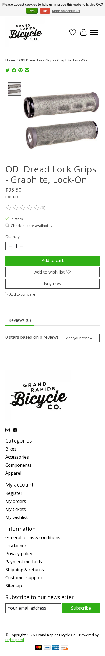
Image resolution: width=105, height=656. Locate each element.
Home (10, 60)
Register (13, 493)
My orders (15, 501)
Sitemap (13, 586)
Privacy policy (18, 554)
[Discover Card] (64, 648)
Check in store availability (31, 225)
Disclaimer (15, 545)
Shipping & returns (24, 570)
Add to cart (53, 260)
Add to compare (22, 294)
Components (18, 465)
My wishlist (16, 517)
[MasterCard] (38, 648)
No (45, 11)
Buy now (52, 283)
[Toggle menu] (94, 32)
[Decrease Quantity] (10, 246)
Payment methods (23, 562)
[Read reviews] (22, 208)
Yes (32, 11)
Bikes (10, 449)
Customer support (24, 578)
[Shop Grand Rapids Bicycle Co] (25, 32)
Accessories (17, 457)
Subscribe (81, 608)
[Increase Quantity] (21, 246)
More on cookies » (66, 11)
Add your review (79, 338)
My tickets (15, 509)
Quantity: (12, 236)
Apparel (13, 473)
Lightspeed (14, 639)
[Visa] (47, 648)
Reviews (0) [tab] (20, 320)
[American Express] (55, 648)
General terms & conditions (32, 537)
